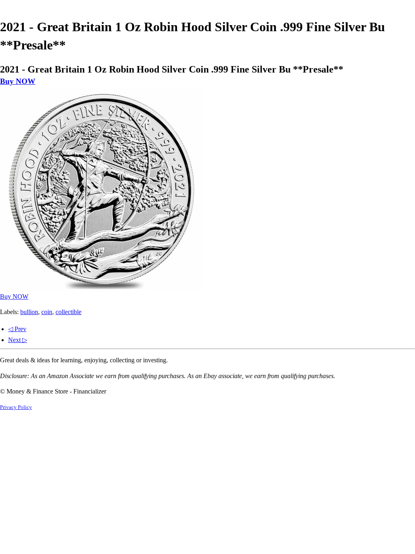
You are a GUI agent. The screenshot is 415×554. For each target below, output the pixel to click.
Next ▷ (17, 339)
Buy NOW (17, 81)
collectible (68, 311)
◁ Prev (17, 328)
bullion (29, 311)
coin (46, 311)
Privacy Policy (16, 407)
